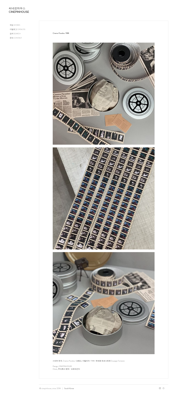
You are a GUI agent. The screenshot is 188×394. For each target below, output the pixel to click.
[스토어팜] (163, 388)
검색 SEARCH (15, 33)
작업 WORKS (15, 25)
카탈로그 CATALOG (17, 29)
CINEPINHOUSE (19, 12)
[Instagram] (160, 388)
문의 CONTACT (16, 38)
